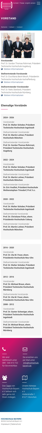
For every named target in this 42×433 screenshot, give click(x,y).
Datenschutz (16, 424)
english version (30, 3)
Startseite (4, 27)
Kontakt (16, 3)
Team (8, 386)
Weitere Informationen (13, 69)
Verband (11, 27)
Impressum (5, 424)
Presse (22, 3)
